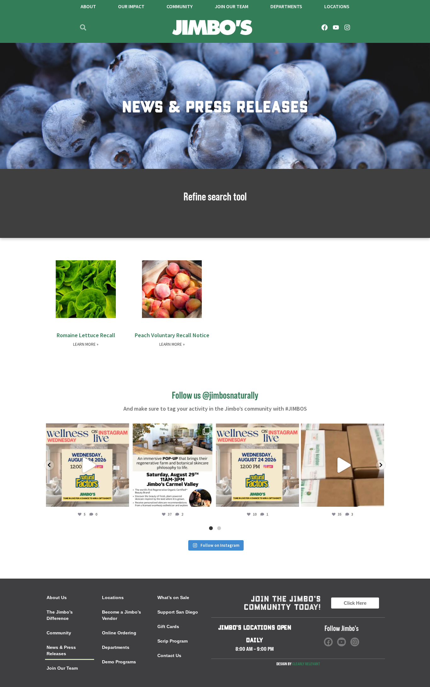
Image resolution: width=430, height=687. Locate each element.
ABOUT (88, 6)
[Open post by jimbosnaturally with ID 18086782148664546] (257, 465)
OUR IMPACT (131, 6)
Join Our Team (62, 668)
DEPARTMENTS (286, 6)
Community (180, 6)
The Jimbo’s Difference (60, 615)
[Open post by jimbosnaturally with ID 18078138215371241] (172, 465)
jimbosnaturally (86, 429)
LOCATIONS (336, 6)
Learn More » (86, 344)
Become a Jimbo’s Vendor (121, 615)
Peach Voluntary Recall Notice (172, 335)
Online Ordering (119, 632)
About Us (57, 597)
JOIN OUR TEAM (231, 6)
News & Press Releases (61, 650)
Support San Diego (177, 612)
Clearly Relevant (306, 663)
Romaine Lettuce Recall (86, 335)
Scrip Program (172, 641)
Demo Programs (119, 661)
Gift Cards (168, 626)
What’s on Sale (173, 597)
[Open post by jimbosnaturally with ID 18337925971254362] (342, 465)
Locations (113, 597)
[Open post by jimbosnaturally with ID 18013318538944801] (87, 465)
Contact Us (169, 655)
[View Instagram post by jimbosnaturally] (122, 499)
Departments (115, 647)
